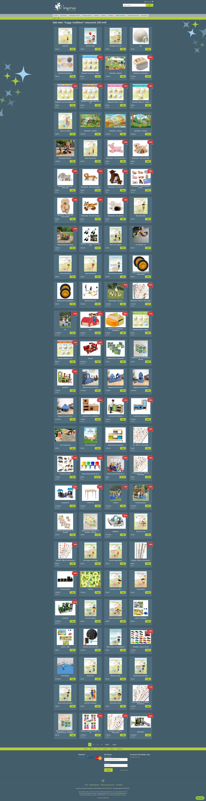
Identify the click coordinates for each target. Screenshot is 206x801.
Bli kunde (92, 749)
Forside (56, 15)
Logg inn (112, 749)
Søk (149, 5)
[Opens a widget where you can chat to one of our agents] (200, 798)
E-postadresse (108, 757)
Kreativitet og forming (133, 15)
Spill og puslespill (86, 15)
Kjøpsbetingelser (94, 785)
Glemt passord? (124, 770)
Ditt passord (107, 763)
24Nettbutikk (106, 797)
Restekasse (144, 15)
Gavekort (105, 749)
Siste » (115, 744)
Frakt (86, 785)
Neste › (107, 744)
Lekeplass (110, 15)
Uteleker (103, 15)
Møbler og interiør (120, 15)
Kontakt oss (119, 749)
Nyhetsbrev (119, 785)
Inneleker (96, 15)
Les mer (108, 795)
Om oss (99, 749)
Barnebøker (64, 15)
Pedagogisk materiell (74, 15)
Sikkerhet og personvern (108, 785)
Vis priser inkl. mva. (135, 757)
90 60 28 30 (108, 788)
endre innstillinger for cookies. (119, 795)
